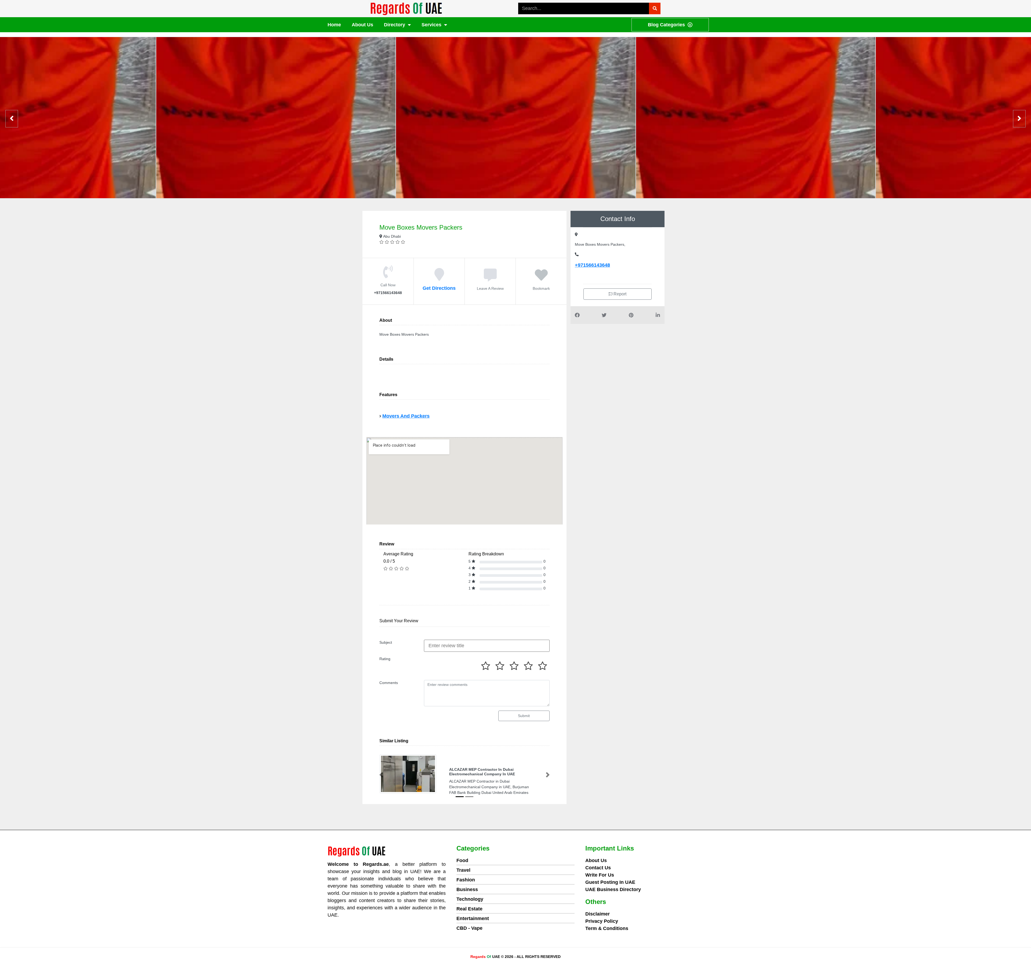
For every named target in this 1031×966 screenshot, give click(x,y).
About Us (362, 24)
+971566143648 (592, 265)
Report (619, 294)
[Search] (654, 8)
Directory (394, 24)
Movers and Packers (406, 416)
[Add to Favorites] (541, 278)
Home (334, 24)
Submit (524, 716)
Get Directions (439, 288)
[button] (381, 775)
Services (431, 24)
